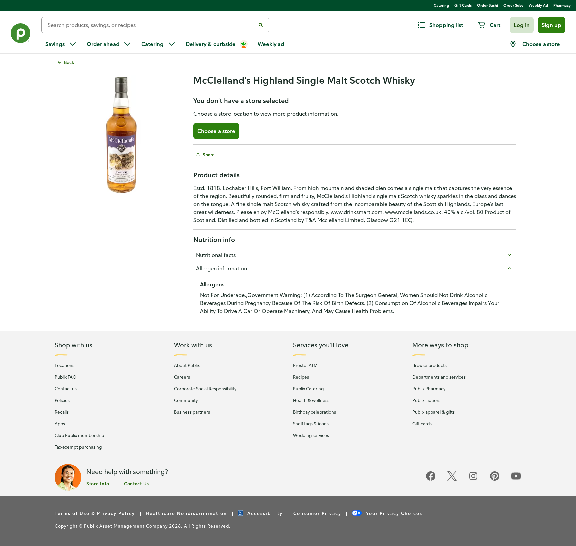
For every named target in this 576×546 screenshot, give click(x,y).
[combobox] (151, 25)
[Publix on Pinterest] (494, 479)
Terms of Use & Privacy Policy (95, 513)
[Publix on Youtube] (516, 479)
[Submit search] (260, 25)
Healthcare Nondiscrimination (186, 513)
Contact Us (136, 483)
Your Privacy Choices (393, 513)
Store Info (97, 483)
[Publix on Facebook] (430, 479)
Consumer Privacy (317, 513)
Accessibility (264, 513)
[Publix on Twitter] (452, 479)
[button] (522, 25)
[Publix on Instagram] (473, 479)
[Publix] (21, 34)
